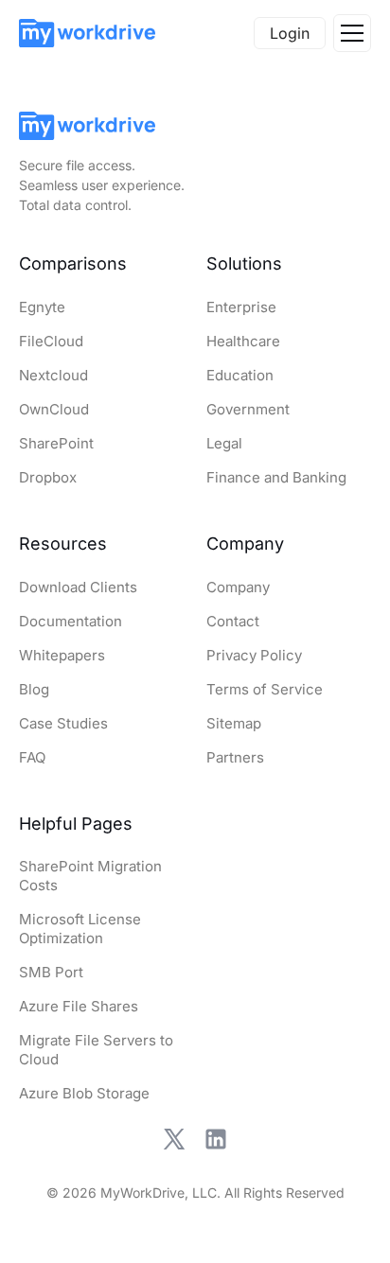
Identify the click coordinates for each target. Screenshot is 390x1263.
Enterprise (241, 307)
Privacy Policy (254, 655)
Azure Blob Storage (84, 1093)
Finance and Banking (276, 477)
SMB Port (51, 972)
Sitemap (233, 723)
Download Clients (78, 587)
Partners (235, 757)
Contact (232, 621)
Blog (34, 689)
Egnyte (42, 307)
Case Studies (63, 723)
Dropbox (48, 477)
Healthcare (243, 341)
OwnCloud (54, 409)
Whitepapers (62, 655)
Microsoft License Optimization (80, 928)
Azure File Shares (78, 1006)
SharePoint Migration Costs (90, 875)
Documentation (70, 621)
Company (238, 587)
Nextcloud (53, 375)
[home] (87, 33)
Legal (224, 443)
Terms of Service (264, 689)
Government (248, 409)
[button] (352, 33)
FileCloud (51, 341)
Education (240, 375)
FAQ (32, 757)
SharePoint (56, 443)
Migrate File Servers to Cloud (96, 1049)
